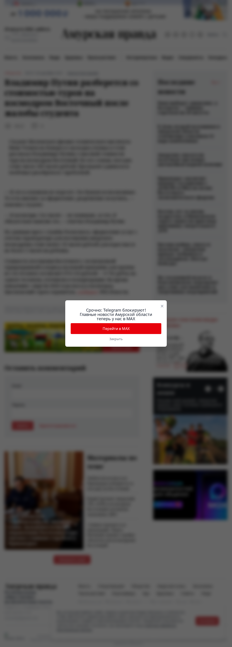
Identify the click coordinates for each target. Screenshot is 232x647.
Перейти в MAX (116, 328)
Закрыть (116, 339)
